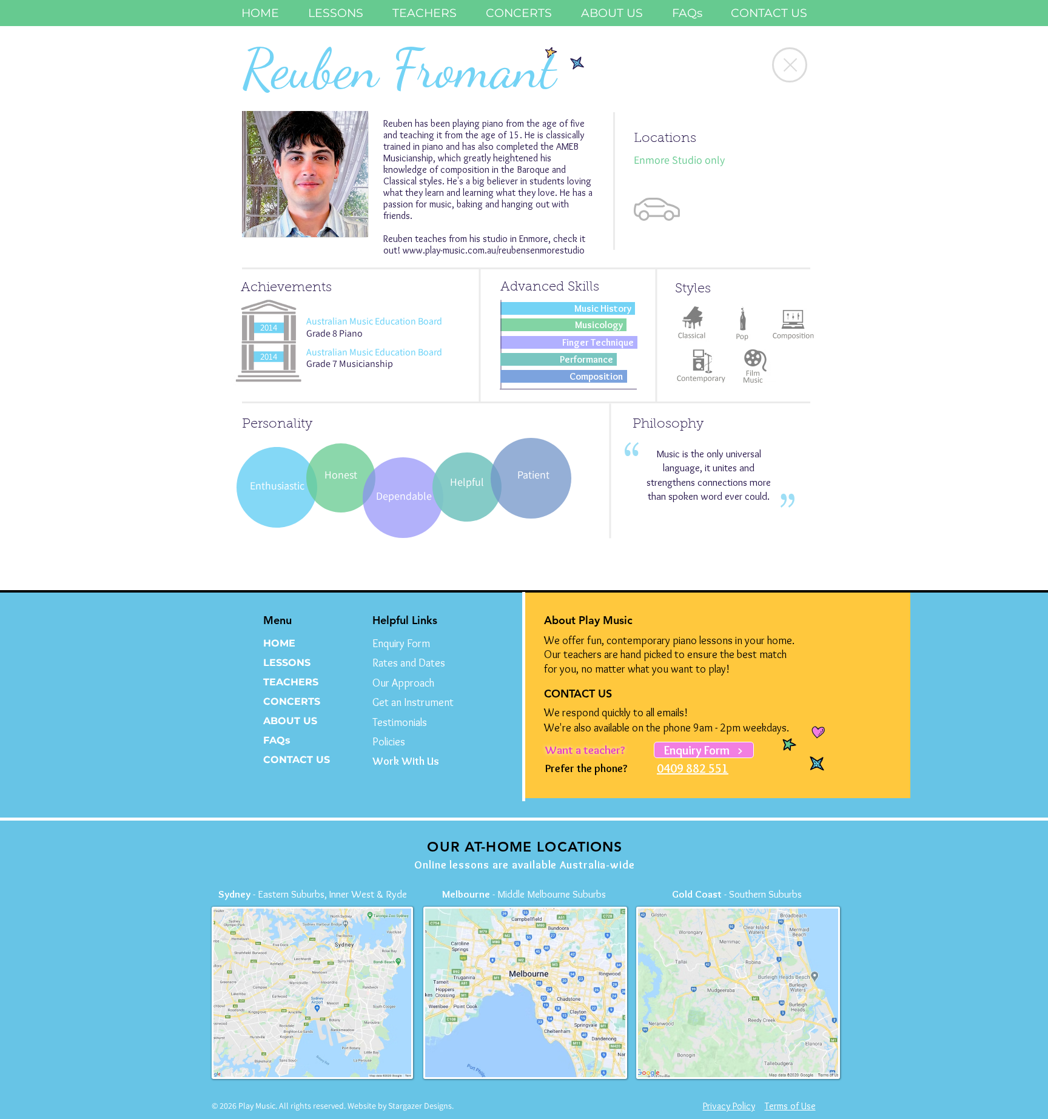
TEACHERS (290, 682)
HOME (279, 643)
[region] (305, 174)
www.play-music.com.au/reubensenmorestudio (494, 250)
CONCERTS (291, 701)
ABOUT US (290, 721)
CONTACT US (296, 759)
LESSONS (287, 662)
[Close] (789, 64)
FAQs (277, 740)
